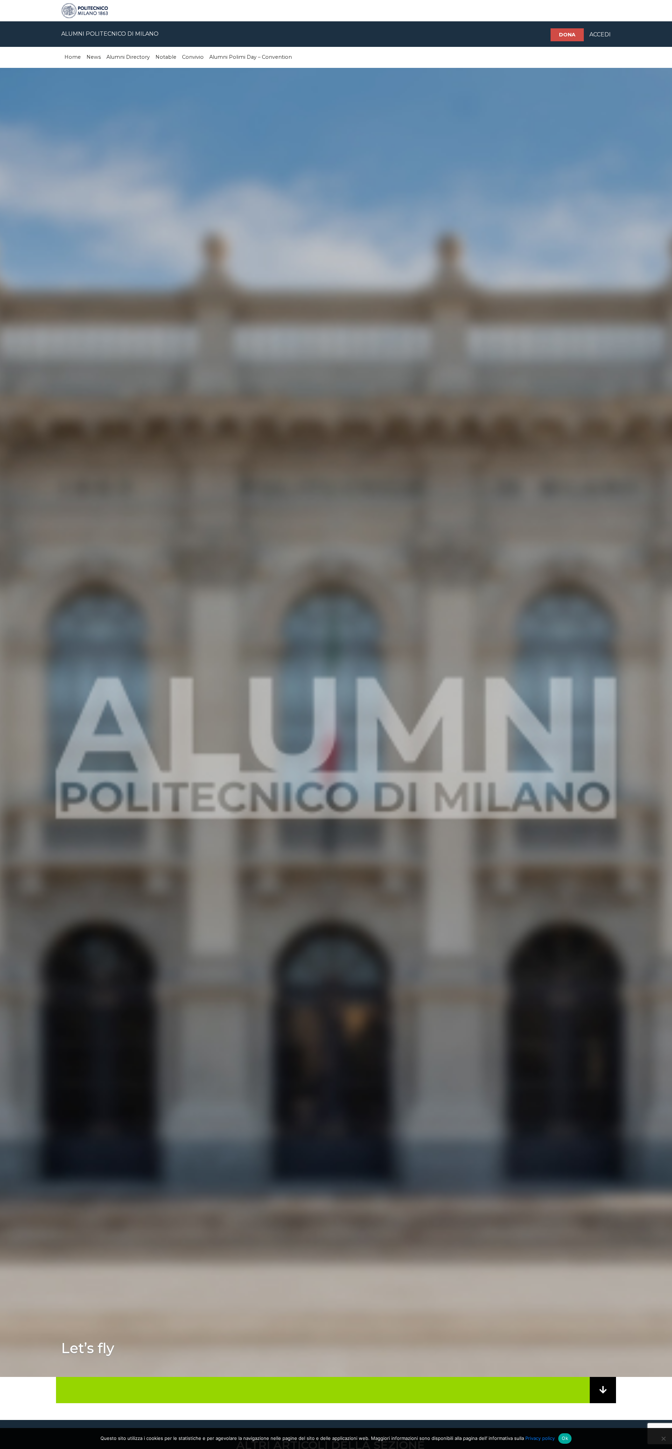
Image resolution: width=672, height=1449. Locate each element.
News (93, 57)
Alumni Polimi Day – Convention (250, 57)
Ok (565, 1438)
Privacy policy (540, 1438)
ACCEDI (600, 34)
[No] (663, 1438)
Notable (165, 57)
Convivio (193, 57)
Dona (567, 34)
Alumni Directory (128, 57)
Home (72, 57)
